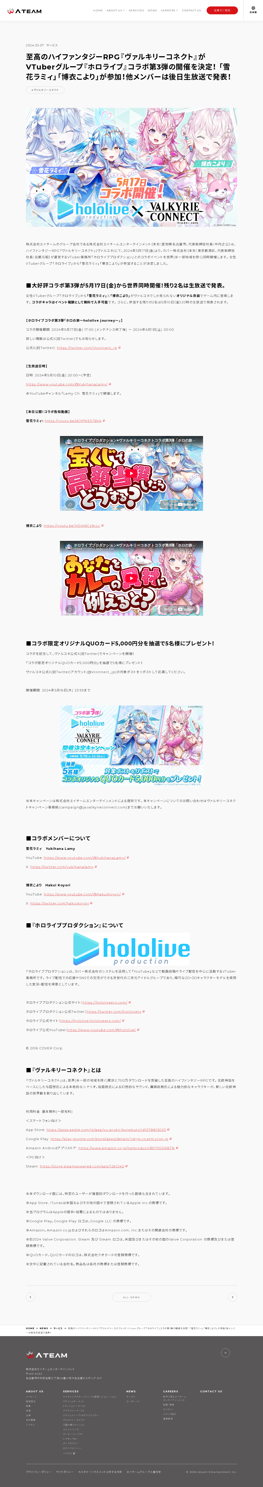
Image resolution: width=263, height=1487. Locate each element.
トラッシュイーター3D (74, 1406)
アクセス (30, 1424)
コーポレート (133, 1401)
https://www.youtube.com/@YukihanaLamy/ (67, 384)
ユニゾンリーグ (71, 1429)
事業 (28, 1406)
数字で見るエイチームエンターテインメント (174, 1398)
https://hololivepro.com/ (104, 1003)
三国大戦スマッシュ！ (73, 1424)
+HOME (67, 1453)
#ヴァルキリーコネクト (45, 90)
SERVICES (136, 10)
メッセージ (31, 1396)
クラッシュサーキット (73, 1401)
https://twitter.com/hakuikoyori (59, 903)
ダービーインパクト (73, 1434)
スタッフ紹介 (169, 1414)
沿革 (28, 1415)
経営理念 (31, 1401)
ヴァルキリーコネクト (74, 1420)
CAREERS (168, 10)
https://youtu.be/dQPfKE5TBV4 (73, 421)
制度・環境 (168, 1404)
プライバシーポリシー (39, 1472)
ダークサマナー (71, 1443)
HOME (98, 10)
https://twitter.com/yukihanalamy (62, 867)
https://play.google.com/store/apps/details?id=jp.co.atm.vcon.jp (109, 1139)
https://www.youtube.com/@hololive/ (101, 1030)
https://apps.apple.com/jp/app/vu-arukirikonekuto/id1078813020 (106, 1130)
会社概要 (31, 1420)
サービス (58, 1328)
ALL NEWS (131, 1297)
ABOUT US (114, 10)
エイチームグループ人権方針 (144, 1472)
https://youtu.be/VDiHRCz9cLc (72, 526)
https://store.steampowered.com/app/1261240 (82, 1166)
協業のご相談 (222, 10)
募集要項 (168, 1418)
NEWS (152, 10)
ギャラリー (168, 1409)
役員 (28, 1410)
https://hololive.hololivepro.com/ (90, 1021)
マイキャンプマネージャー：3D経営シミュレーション (90, 1396)
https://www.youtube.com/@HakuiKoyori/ (82, 894)
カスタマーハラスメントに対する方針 (100, 1472)
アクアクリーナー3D (73, 1410)
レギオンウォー (71, 1438)
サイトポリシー (65, 1472)
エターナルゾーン (72, 1448)
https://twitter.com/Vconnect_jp (87, 348)
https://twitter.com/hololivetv (113, 1012)
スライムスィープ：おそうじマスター (81, 1415)
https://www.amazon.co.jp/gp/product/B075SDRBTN (126, 1148)
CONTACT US (191, 10)
